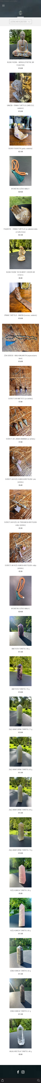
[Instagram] (23, 1072)
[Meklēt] (38, 1080)
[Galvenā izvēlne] (3, 6)
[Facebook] (18, 1072)
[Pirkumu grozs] (2, 1080)
